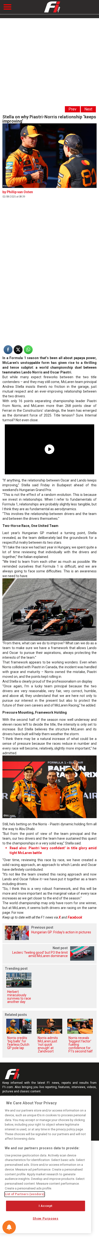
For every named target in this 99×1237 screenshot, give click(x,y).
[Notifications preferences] (9, 1227)
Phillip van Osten (20, 192)
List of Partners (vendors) (24, 1194)
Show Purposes (45, 1218)
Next (88, 109)
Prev (72, 109)
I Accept (45, 1206)
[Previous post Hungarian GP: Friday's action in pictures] (49, 938)
